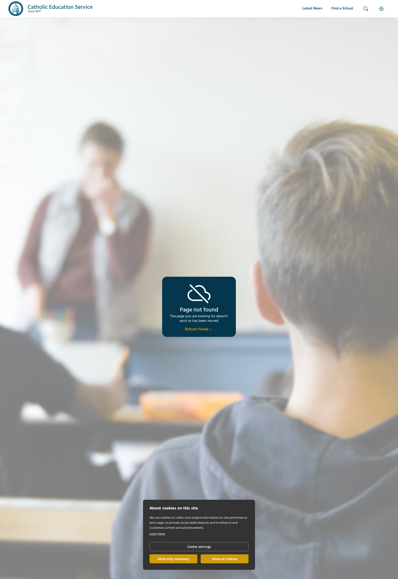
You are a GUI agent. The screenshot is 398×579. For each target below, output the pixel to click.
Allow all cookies (224, 559)
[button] (382, 8)
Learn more (157, 534)
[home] (50, 8)
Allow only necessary (174, 559)
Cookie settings (199, 547)
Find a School (342, 9)
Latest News (312, 9)
